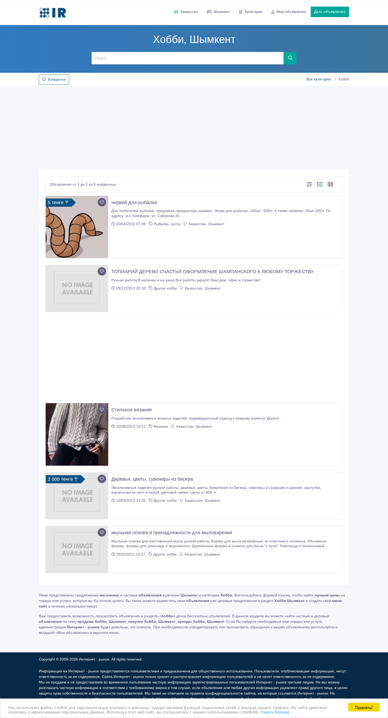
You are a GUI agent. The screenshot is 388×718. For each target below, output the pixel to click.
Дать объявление (330, 11)
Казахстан (189, 11)
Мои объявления (291, 11)
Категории (253, 11)
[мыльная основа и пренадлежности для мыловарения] (77, 549)
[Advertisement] (194, 126)
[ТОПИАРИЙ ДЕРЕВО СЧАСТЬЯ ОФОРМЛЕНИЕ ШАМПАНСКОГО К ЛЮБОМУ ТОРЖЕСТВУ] (77, 288)
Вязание (161, 426)
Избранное (57, 79)
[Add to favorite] (102, 202)
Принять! (364, 707)
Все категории (318, 79)
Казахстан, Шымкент (206, 224)
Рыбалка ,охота (167, 224)
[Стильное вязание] (77, 434)
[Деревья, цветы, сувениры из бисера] (77, 496)
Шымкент (222, 11)
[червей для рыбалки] (77, 227)
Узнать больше (275, 711)
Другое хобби (165, 288)
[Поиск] (290, 58)
